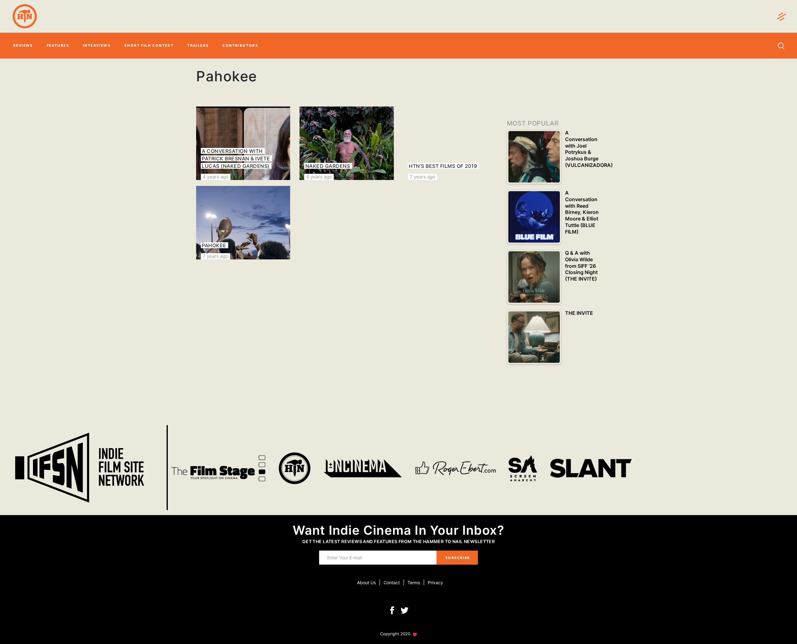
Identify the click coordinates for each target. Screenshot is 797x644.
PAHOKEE (214, 245)
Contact (392, 582)
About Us (366, 582)
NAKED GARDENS (327, 166)
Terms (414, 582)
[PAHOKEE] (243, 222)
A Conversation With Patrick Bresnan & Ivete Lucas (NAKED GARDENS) (236, 158)
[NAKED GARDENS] (346, 143)
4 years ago (216, 177)
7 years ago (422, 177)
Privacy (435, 582)
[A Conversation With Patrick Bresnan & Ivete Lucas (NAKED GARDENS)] (243, 143)
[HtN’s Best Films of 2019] (450, 143)
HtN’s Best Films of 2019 (443, 166)
